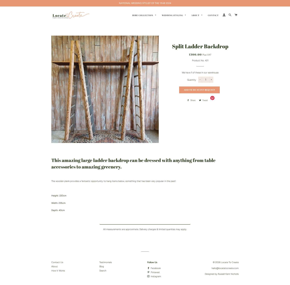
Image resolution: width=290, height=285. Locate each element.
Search (102, 270)
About (195, 15)
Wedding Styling (173, 15)
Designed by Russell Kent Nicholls (222, 274)
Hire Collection (143, 15)
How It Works (58, 270)
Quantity (191, 79)
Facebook (155, 268)
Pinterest (155, 272)
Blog (101, 266)
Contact (213, 15)
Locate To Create (230, 262)
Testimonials (105, 262)
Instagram (155, 276)
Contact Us (57, 262)
